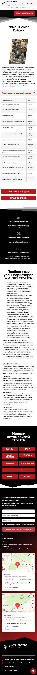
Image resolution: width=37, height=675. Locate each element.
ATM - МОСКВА (19, 644)
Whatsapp (14, 7)
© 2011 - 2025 (15, 647)
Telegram (25, 7)
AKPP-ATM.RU (11, 2)
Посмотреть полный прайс (16, 93)
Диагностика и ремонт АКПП (13, 4)
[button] (3, 13)
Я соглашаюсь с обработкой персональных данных (19, 524)
